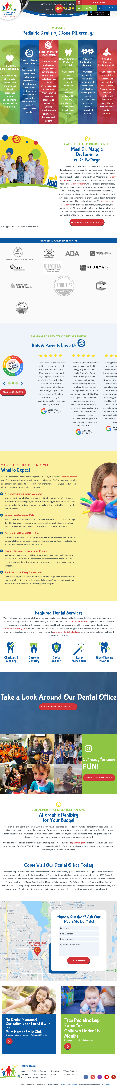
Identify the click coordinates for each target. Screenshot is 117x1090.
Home (30, 14)
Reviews (100, 14)
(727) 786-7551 (65, 7)
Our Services (71, 14)
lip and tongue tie (79, 842)
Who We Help (56, 14)
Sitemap (63, 1085)
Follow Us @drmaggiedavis (99, 778)
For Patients (87, 14)
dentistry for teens (76, 183)
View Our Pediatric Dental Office (58, 707)
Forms (89, 8)
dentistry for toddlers (78, 621)
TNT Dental (105, 1085)
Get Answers (78, 960)
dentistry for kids (69, 476)
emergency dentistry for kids (66, 632)
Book (99, 2)
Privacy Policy (72, 1085)
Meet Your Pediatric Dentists (87, 222)
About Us (42, 14)
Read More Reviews (13, 392)
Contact (111, 14)
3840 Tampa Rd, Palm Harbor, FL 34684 (56, 4)
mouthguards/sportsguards (15, 628)
